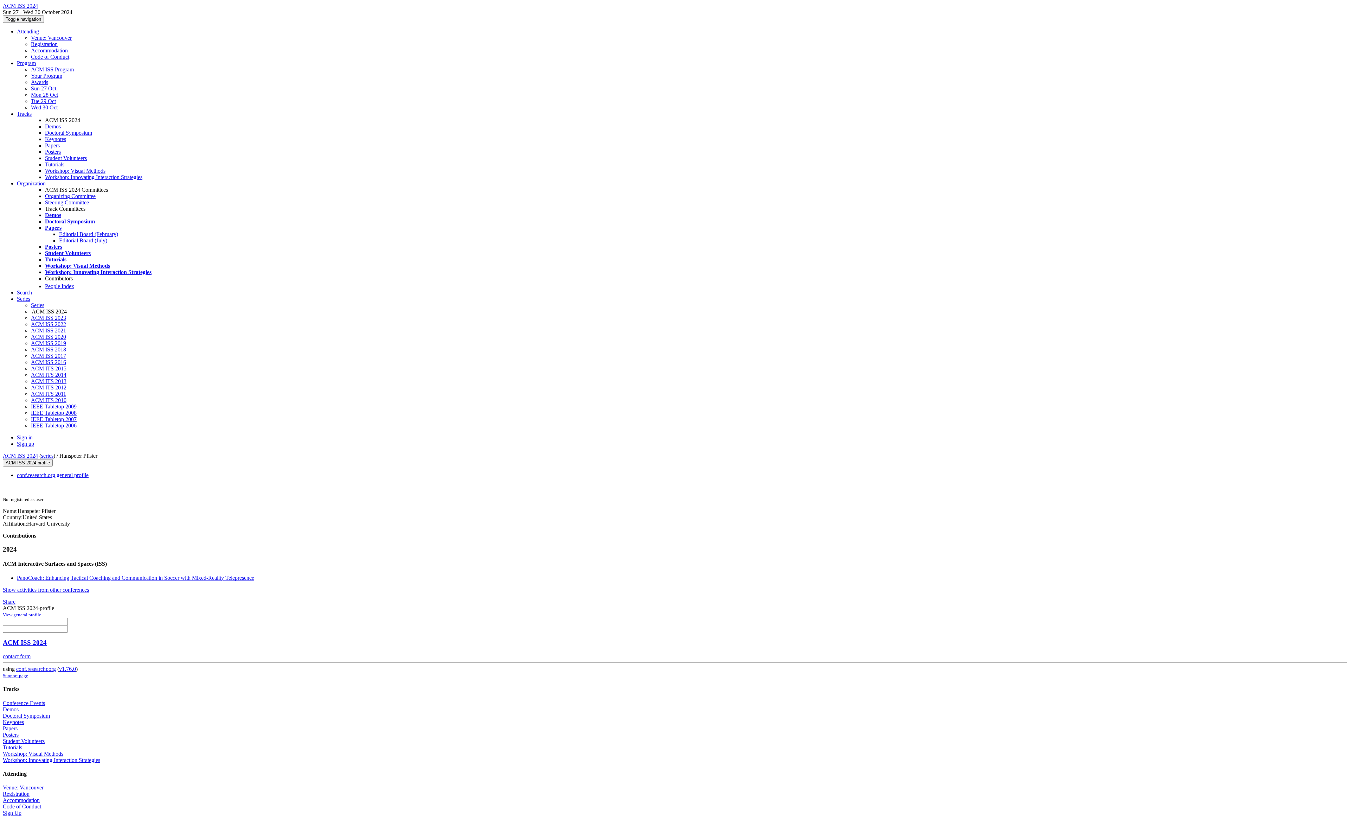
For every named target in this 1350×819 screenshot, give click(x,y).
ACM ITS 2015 (48, 369)
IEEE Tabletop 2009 (54, 407)
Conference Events (24, 703)
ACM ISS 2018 (48, 350)
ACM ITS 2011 (48, 394)
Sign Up (12, 813)
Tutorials (54, 164)
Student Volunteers (66, 158)
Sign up (25, 444)
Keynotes (55, 139)
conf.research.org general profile (53, 475)
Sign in (25, 437)
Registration (44, 44)
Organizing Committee (70, 196)
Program (26, 63)
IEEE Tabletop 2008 (54, 413)
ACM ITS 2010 (48, 400)
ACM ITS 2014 (48, 375)
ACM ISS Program (52, 69)
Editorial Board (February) (88, 234)
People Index (59, 286)
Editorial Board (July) (83, 240)
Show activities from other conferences (46, 590)
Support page (15, 675)
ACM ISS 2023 (48, 318)
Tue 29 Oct (43, 101)
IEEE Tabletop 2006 (54, 425)
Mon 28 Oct (44, 95)
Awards (39, 82)
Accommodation (49, 50)
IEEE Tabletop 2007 (54, 419)
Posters (53, 152)
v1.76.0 (67, 669)
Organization (31, 183)
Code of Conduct (50, 57)
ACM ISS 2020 (48, 337)
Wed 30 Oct (44, 107)
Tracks (24, 114)
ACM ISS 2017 (48, 356)
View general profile (22, 614)
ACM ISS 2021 (48, 331)
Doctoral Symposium (68, 133)
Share (9, 602)
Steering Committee (67, 202)
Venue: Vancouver (51, 38)
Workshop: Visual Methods (75, 171)
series (47, 456)
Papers (52, 145)
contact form (17, 656)
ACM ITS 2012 (48, 388)
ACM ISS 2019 (48, 343)
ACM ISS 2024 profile (28, 462)
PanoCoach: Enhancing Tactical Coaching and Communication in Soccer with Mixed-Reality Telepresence (135, 578)
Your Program (46, 76)
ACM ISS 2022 (48, 324)
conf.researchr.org (36, 669)
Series (37, 305)
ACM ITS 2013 (48, 381)
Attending (28, 31)
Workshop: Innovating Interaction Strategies (93, 177)
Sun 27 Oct (43, 88)
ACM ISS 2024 (20, 456)
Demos (53, 126)
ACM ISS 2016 (48, 362)
